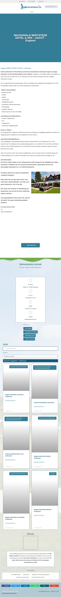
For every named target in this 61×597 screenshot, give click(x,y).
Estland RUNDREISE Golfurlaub (44, 402)
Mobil (30, 306)
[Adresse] (30, 280)
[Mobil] (30, 301)
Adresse (30, 284)
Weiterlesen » (10, 400)
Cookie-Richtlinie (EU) (38, 577)
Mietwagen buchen (30, 335)
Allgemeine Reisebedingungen (41, 574)
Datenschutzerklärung (23, 577)
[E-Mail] (30, 312)
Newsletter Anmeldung (31, 332)
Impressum (26, 574)
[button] (1, 38)
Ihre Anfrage (28, 328)
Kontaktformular (15, 574)
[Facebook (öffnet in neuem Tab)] (5, 6)
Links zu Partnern (29, 339)
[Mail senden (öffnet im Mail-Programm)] (9, 6)
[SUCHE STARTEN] (56, 6)
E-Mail (30, 317)
